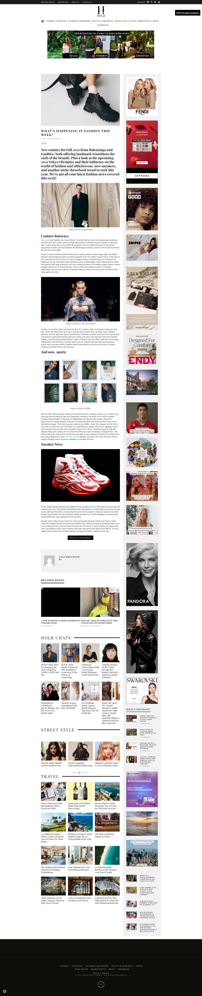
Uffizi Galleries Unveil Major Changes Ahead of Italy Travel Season (52, 903)
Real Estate (129, 21)
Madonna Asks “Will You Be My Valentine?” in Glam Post (58, 621)
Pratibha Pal (46, 626)
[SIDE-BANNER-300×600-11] (142, 642)
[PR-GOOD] (142, 209)
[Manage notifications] (4, 991)
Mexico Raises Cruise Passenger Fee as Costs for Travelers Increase (106, 808)
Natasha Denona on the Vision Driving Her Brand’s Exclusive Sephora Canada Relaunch (110, 671)
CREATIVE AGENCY (47, 2)
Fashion (51, 21)
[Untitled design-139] (142, 574)
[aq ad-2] (142, 823)
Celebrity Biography (79, 21)
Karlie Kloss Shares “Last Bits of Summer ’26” (149, 903)
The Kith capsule (72, 437)
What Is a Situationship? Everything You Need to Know (148, 878)
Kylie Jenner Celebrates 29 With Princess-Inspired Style (147, 915)
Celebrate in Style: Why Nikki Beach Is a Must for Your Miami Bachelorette (106, 903)
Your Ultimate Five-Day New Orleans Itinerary (79, 871)
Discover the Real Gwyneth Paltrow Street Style (79, 765)
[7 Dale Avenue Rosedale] (142, 382)
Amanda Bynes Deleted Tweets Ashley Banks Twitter (148, 745)
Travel (118, 21)
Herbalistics (144, 21)
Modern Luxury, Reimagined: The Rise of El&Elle (69, 705)
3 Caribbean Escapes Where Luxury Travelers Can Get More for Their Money (52, 840)
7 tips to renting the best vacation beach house (79, 901)
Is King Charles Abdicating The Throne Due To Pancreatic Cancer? (148, 760)
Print (156, 21)
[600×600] (142, 350)
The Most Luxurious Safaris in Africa (104, 837)
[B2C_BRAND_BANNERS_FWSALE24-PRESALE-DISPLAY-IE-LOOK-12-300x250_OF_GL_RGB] (142, 690)
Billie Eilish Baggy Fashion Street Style (53, 764)
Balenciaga (45, 240)
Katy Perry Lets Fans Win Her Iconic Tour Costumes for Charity (148, 891)
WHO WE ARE (63, 2)
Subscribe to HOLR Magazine (80, 538)
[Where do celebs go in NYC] (142, 853)
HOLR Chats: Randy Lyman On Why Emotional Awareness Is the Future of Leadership (69, 671)
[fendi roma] (142, 96)
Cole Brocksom (50, 139)
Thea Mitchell (86, 626)
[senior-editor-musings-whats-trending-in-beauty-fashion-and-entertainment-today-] (142, 452)
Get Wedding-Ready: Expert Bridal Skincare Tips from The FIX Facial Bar (90, 708)
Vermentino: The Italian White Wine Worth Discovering (79, 808)
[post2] (142, 789)
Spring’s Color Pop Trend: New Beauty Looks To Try (99, 621)
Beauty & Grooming (102, 21)
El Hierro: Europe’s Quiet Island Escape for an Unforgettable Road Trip (80, 839)
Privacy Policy (101, 973)
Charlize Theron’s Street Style (107, 764)
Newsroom (102, 25)
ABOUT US (75, 2)
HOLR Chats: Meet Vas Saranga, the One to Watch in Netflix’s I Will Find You (50, 669)
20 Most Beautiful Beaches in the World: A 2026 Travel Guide (106, 872)
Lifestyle (61, 21)
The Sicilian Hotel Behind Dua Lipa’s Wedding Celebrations (53, 872)
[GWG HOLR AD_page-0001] (142, 298)
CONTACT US (87, 2)
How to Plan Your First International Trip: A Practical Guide (51, 808)
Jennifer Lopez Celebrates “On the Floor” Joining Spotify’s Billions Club (148, 927)
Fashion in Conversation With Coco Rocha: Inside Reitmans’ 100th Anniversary (90, 669)
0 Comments (145, 723)
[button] (118, 738)
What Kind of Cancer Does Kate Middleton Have (148, 732)
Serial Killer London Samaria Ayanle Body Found (148, 718)
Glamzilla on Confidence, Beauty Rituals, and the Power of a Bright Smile (50, 708)
